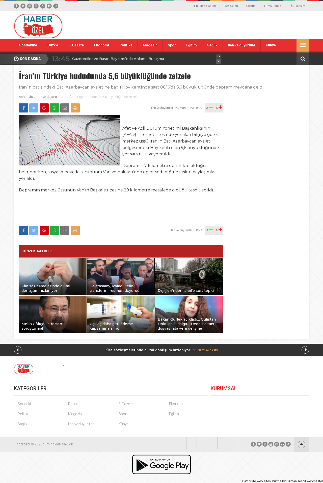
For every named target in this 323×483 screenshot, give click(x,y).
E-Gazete (76, 45)
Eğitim (191, 45)
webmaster (315, 481)
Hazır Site (249, 481)
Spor (172, 45)
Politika (125, 45)
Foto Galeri (231, 6)
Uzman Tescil (296, 481)
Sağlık (212, 45)
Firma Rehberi (273, 6)
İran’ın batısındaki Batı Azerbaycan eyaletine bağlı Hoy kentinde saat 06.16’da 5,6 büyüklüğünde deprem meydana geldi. (141, 87)
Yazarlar (251, 6)
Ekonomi (101, 45)
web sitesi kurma (269, 481)
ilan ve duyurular (241, 45)
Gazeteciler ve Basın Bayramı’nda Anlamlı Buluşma (118, 58)
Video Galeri (207, 6)
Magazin (150, 45)
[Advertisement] (218, 25)
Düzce (52, 45)
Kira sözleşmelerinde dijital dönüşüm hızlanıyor (161, 350)
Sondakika (28, 45)
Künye (271, 45)
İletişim (300, 6)
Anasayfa (26, 97)
